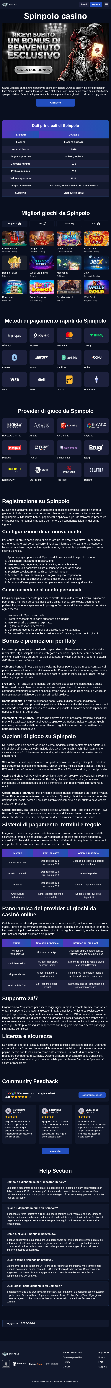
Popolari (12, 223)
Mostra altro (55, 1151)
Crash (67, 223)
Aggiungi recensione (92, 1095)
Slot (94, 223)
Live (40, 223)
